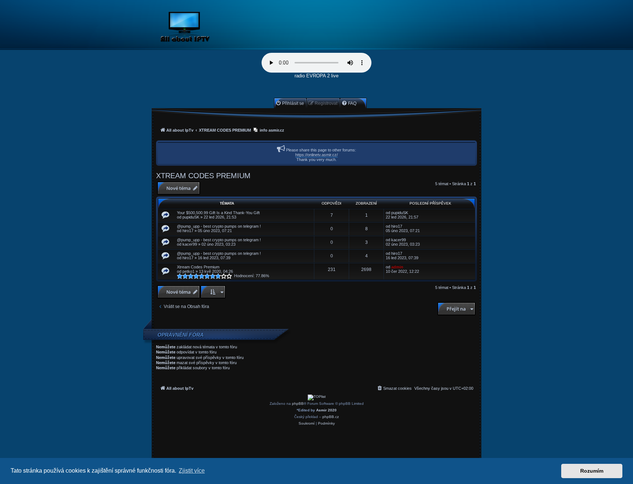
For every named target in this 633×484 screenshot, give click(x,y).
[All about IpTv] (202, 28)
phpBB (298, 404)
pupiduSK (190, 217)
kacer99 (189, 244)
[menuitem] (289, 103)
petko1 (188, 271)
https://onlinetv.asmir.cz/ (316, 155)
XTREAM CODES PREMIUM (203, 176)
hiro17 (187, 230)
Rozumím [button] (591, 471)
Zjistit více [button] (192, 470)
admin (397, 267)
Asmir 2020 (326, 410)
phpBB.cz (330, 417)
